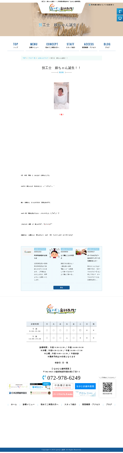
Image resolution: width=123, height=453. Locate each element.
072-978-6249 (64, 378)
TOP (24, 58)
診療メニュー (34, 45)
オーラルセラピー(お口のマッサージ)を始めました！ (93, 258)
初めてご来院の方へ (52, 45)
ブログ (107, 45)
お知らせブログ (43, 58)
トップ (15, 45)
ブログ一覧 (31, 58)
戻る (61, 287)
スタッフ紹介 (70, 45)
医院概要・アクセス (89, 45)
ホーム (14, 404)
